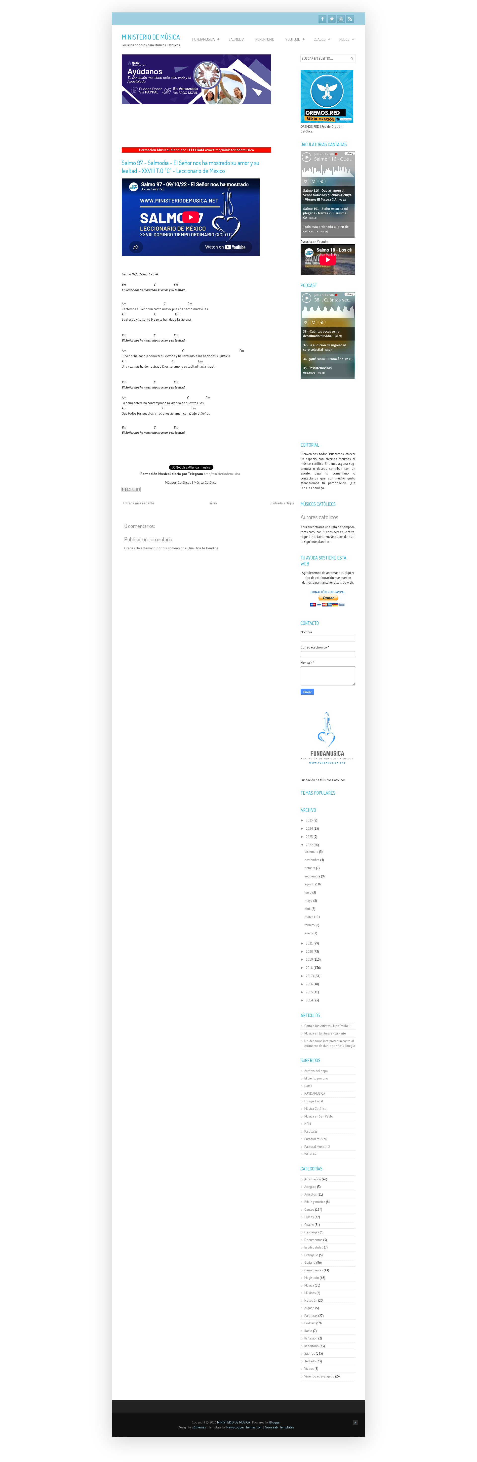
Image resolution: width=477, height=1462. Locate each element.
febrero (310, 925)
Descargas (311, 1232)
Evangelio (311, 1255)
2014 (309, 1000)
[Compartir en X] (133, 489)
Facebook (322, 19)
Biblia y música (314, 1202)
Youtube (341, 19)
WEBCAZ (310, 1154)
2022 (309, 845)
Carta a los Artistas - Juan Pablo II (327, 1026)
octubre (310, 868)
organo (309, 1308)
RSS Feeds (350, 19)
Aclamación (312, 1179)
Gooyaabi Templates (279, 1427)
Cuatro (309, 1225)
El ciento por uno (316, 1078)
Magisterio (311, 1278)
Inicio (213, 503)
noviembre (312, 860)
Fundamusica (203, 39)
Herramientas (313, 1270)
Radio (308, 1331)
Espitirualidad (313, 1247)
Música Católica (315, 1109)
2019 (309, 959)
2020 (309, 951)
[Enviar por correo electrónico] (123, 489)
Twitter (332, 19)
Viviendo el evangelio (319, 1376)
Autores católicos (319, 517)
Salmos (309, 1353)
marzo (309, 917)
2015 (309, 992)
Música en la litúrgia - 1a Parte (325, 1033)
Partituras (311, 1131)
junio (308, 892)
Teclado (310, 1361)
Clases (320, 39)
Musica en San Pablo (318, 1116)
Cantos (309, 1209)
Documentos (313, 1240)
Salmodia (236, 39)
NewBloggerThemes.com (244, 1427)
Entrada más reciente (138, 503)
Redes (344, 39)
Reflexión (311, 1338)
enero (309, 933)
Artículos (310, 1194)
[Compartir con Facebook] (138, 489)
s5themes (199, 1427)
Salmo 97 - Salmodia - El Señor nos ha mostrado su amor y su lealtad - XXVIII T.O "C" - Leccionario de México (190, 166)
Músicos (310, 1293)
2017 (309, 976)
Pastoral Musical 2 (317, 1147)
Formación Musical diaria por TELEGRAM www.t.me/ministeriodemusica (196, 150)
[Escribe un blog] (128, 489)
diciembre (311, 852)
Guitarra (310, 1262)
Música (309, 1285)
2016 (309, 984)
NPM (307, 1124)
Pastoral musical (316, 1139)
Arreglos (310, 1187)
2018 (309, 968)
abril (308, 909)
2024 (309, 828)
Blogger (274, 1422)
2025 (309, 820)
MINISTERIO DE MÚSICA (151, 37)
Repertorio (264, 39)
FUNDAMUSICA (314, 1093)
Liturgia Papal (313, 1101)
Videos (309, 1369)
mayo (309, 901)
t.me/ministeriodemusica (222, 474)
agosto (310, 884)
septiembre (312, 876)
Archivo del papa (316, 1071)
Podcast (310, 1323)
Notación (310, 1300)
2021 (309, 943)
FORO (308, 1086)
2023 (309, 837)
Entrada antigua (283, 503)
